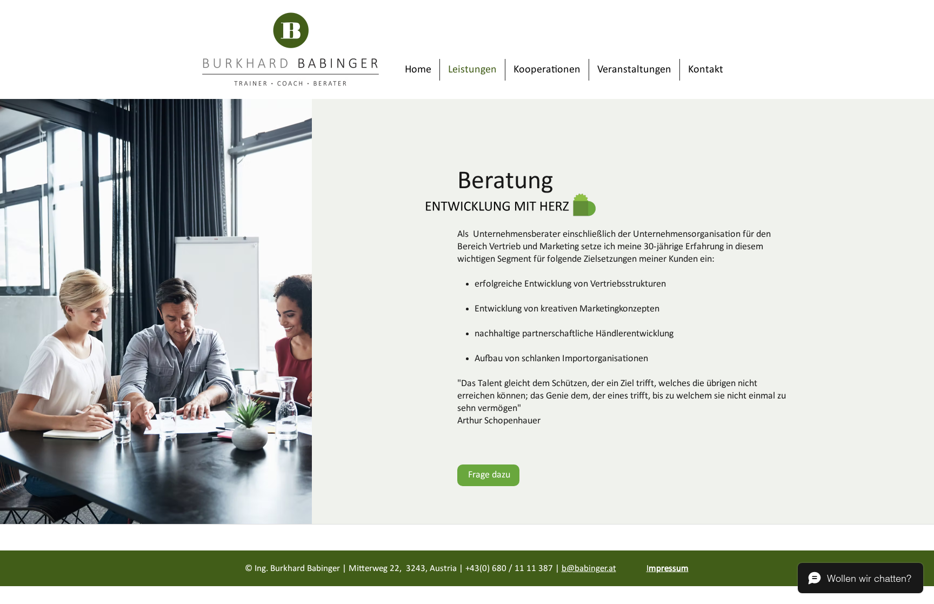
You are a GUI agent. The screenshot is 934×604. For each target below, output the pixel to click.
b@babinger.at (589, 568)
